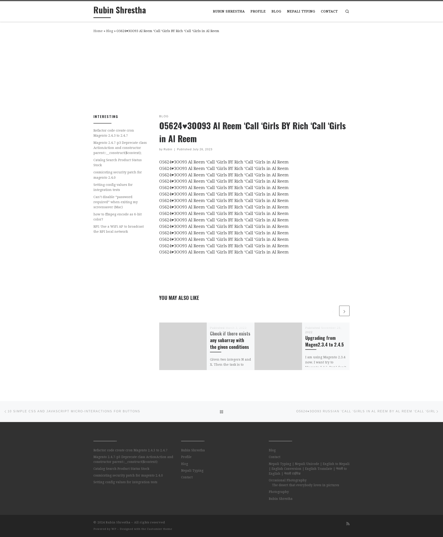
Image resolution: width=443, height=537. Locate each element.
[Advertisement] (221, 72)
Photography (279, 492)
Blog (109, 31)
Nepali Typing (192, 470)
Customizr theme (159, 529)
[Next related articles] (344, 311)
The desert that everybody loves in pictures (305, 485)
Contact (187, 477)
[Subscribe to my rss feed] (348, 524)
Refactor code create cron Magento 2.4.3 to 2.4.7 (113, 133)
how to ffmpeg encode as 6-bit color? (117, 216)
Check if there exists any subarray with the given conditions (230, 340)
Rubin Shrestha (193, 450)
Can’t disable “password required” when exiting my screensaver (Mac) (115, 202)
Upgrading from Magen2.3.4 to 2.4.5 (324, 341)
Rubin (168, 149)
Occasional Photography (288, 480)
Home (98, 31)
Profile (186, 457)
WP (113, 529)
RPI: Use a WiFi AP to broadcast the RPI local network (118, 229)
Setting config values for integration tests (113, 187)
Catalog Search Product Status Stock (117, 162)
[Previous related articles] (333, 311)
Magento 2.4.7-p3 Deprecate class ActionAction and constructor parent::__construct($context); (120, 148)
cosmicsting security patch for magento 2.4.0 (117, 174)
